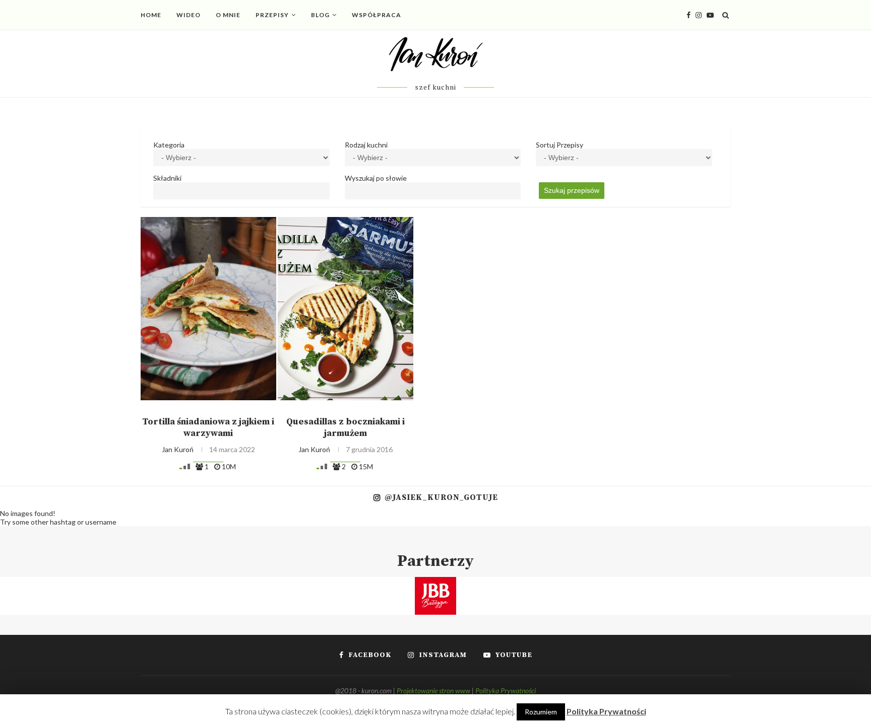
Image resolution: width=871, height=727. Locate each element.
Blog (320, 15)
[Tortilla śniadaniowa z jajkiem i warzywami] (208, 308)
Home (151, 15)
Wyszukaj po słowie (376, 178)
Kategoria (168, 144)
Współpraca (376, 15)
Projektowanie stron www (433, 690)
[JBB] (435, 583)
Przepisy (272, 15)
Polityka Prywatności (505, 690)
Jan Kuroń (178, 449)
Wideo (188, 15)
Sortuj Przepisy (559, 144)
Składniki (167, 178)
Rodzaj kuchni (366, 144)
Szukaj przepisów (571, 190)
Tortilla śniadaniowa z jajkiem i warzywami (208, 427)
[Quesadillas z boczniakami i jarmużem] (345, 308)
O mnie (228, 15)
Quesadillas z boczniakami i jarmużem (345, 427)
